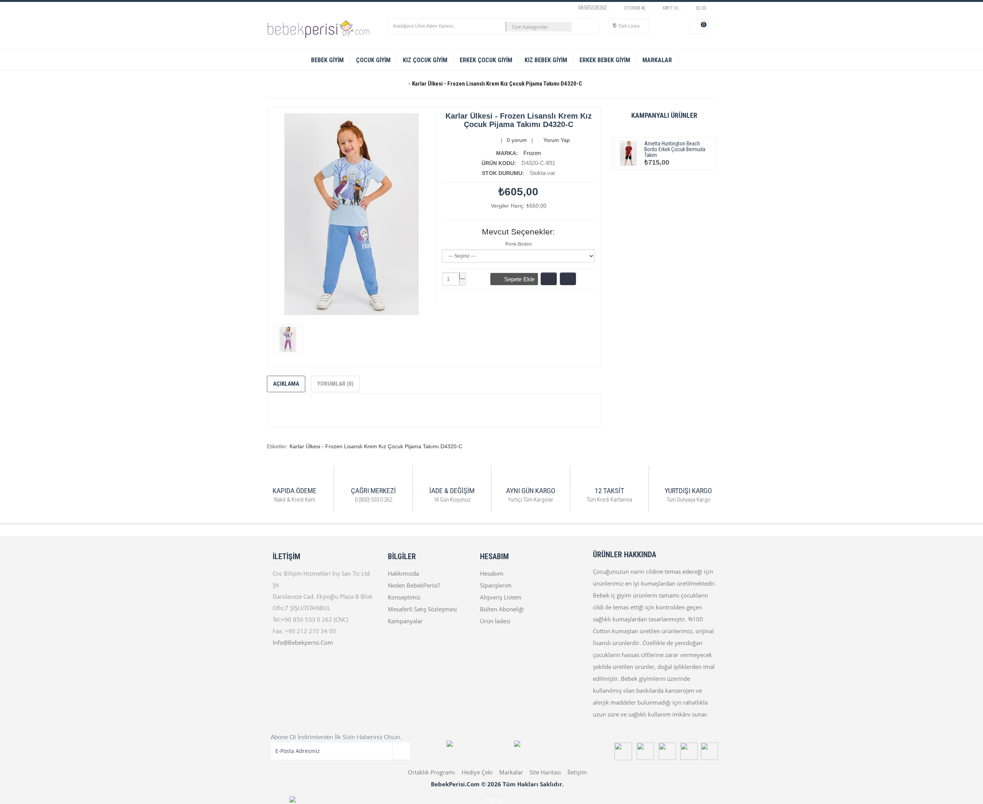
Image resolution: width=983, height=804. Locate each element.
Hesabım (491, 573)
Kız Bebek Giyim (546, 60)
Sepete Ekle (516, 279)
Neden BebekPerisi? (414, 585)
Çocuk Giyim (373, 60)
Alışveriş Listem (500, 597)
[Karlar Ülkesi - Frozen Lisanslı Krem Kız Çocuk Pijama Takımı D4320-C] (288, 339)
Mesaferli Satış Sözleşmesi (422, 609)
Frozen (532, 153)
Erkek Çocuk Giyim (486, 60)
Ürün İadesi (495, 621)
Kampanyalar (405, 621)
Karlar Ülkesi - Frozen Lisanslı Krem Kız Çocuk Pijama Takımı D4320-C (497, 83)
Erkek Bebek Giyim (604, 60)
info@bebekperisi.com (303, 642)
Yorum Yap (556, 140)
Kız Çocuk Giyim (425, 60)
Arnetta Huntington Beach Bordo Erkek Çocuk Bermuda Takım (674, 149)
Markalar (511, 772)
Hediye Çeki (477, 772)
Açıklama (286, 383)
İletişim (577, 772)
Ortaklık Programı (431, 772)
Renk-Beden (518, 244)
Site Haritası (545, 772)
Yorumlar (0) (335, 383)
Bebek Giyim (327, 60)
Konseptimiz (404, 597)
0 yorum (517, 140)
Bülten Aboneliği (502, 609)
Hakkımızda (403, 573)
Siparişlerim (495, 585)
